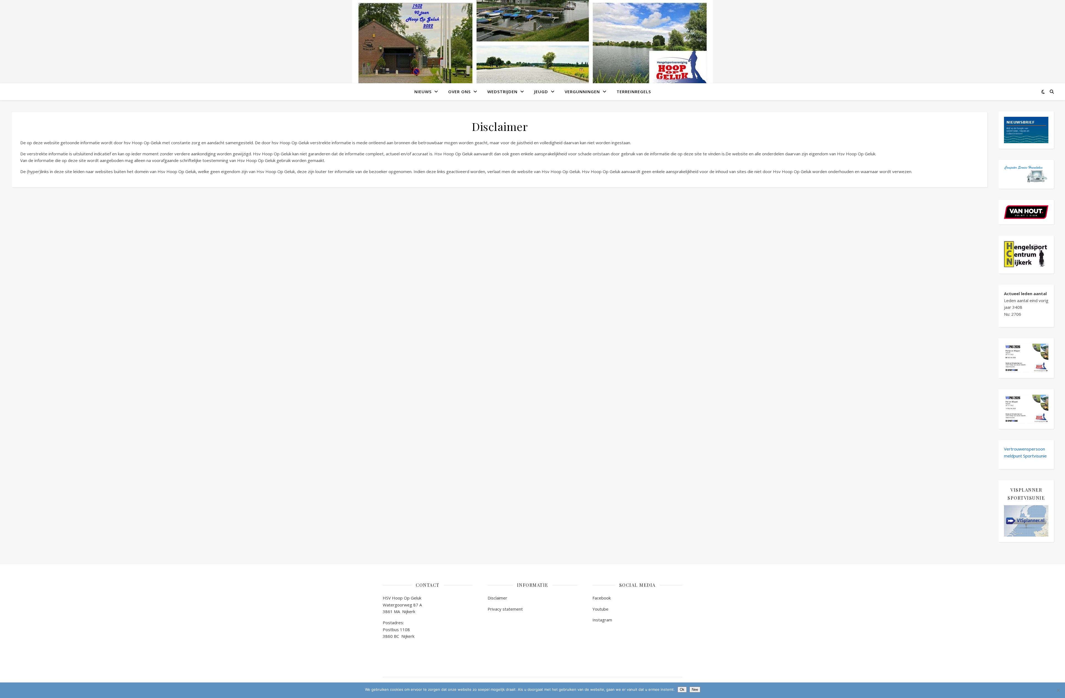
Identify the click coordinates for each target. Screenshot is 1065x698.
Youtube (600, 609)
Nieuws (423, 91)
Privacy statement (505, 609)
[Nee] (1058, 690)
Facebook (601, 598)
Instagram (602, 620)
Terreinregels (634, 91)
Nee (695, 689)
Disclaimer (497, 598)
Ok (682, 689)
